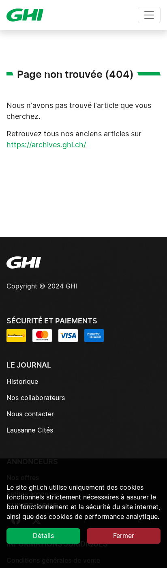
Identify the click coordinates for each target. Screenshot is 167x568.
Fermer (123, 536)
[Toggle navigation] (149, 15)
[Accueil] (28, 15)
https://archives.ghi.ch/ (46, 145)
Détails (43, 536)
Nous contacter (30, 414)
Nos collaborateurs (35, 398)
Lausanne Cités (29, 430)
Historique (22, 382)
